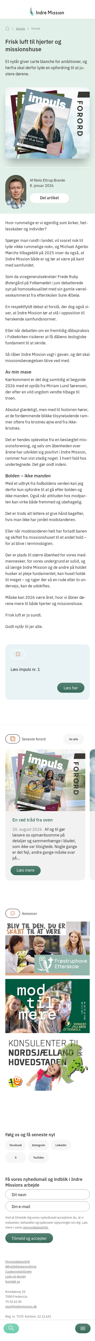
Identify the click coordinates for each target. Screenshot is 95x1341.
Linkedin (60, 1145)
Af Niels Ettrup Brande (47, 180)
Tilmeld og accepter (29, 1238)
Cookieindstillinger (18, 1271)
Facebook (16, 1145)
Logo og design (15, 1276)
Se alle (73, 739)
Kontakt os (12, 1281)
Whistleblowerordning (20, 1266)
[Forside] (7, 28)
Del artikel (49, 197)
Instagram (38, 1145)
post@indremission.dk (21, 1306)
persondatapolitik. (36, 1227)
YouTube (38, 1157)
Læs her (71, 687)
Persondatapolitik (17, 1261)
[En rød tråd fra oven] (45, 779)
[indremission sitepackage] (47, 11)
